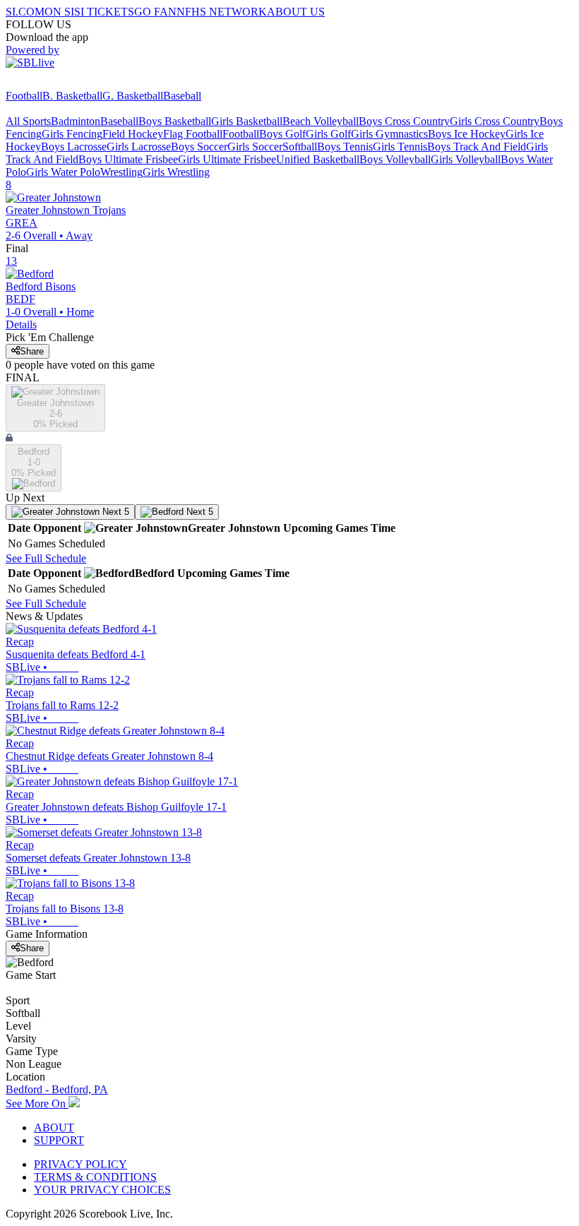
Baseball (182, 96)
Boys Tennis (345, 147)
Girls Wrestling (176, 172)
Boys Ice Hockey (467, 134)
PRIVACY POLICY (80, 1164)
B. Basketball (72, 96)
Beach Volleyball (320, 121)
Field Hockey (132, 134)
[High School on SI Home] (60, 83)
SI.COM (25, 12)
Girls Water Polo (63, 172)
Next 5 (114, 511)
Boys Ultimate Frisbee (128, 159)
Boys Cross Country (404, 121)
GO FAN (155, 12)
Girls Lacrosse (139, 147)
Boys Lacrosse (74, 147)
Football (24, 96)
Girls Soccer (254, 147)
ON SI (59, 12)
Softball (299, 147)
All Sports (28, 121)
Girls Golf (328, 134)
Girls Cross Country (494, 121)
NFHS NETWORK (222, 12)
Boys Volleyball (395, 159)
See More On (37, 1103)
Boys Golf (282, 134)
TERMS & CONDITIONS (95, 1177)
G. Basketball (132, 96)
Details (21, 325)
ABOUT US (296, 12)
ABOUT (54, 1127)
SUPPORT (59, 1140)
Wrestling (121, 172)
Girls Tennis (400, 147)
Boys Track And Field (476, 147)
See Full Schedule (46, 558)
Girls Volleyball (466, 159)
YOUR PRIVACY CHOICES (102, 1190)
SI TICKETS (104, 12)
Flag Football (192, 134)
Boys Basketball (174, 121)
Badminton (75, 121)
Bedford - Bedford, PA (57, 1089)
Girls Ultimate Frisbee (227, 159)
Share (32, 351)
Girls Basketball (246, 121)
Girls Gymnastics (389, 134)
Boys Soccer (199, 147)
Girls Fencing (72, 134)
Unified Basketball (317, 159)
